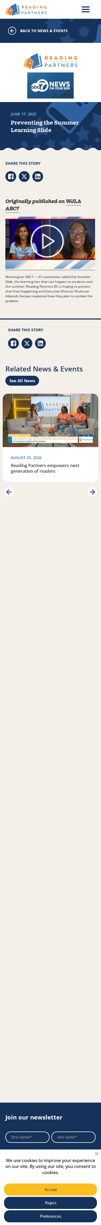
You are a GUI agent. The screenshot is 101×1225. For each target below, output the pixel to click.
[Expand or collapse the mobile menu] (86, 9)
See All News (22, 380)
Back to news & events (44, 30)
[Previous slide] (8, 492)
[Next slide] (92, 492)
